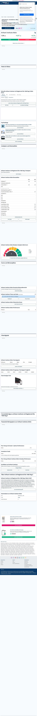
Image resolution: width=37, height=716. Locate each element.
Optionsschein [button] (9, 470)
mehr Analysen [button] (18, 174)
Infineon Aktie (13, 550)
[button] (18, 388)
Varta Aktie (6, 552)
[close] (33, 4)
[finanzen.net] (6, 2)
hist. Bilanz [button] (10, 219)
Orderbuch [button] (10, 298)
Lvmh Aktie (7, 554)
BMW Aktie (6, 551)
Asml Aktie (33, 553)
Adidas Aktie (7, 553)
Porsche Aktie (22, 551)
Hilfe (13, 561)
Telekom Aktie (12, 549)
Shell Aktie (15, 554)
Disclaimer (26, 563)
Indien (19, 497)
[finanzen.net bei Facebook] (13, 557)
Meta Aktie (17, 551)
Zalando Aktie (27, 552)
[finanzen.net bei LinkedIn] (19, 557)
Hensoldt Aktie (3, 549)
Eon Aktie (10, 552)
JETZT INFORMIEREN (18, 525)
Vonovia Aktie (15, 552)
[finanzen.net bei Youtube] (15, 557)
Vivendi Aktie (17, 549)
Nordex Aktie (12, 553)
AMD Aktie (27, 550)
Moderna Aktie (22, 549)
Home (2, 16)
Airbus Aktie (2, 551)
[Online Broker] (6, 3)
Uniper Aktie (11, 554)
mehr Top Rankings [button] (18, 141)
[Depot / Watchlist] (35, 32)
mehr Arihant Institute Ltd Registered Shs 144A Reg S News (18, 103)
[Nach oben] (34, 715)
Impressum (26, 561)
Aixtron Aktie (3, 554)
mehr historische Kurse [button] (19, 304)
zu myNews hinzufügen (24, 105)
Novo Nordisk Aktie (7, 550)
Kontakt (2, 561)
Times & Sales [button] (27, 298)
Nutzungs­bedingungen (27, 564)
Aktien (5, 16)
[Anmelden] (35, 3)
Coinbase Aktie (18, 550)
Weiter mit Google (27, 14)
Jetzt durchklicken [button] (20, 127)
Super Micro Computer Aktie (29, 549)
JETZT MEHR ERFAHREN (18, 537)
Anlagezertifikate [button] (18, 467)
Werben (14, 562)
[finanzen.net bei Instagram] (11, 557)
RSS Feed (6, 105)
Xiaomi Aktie (2, 552)
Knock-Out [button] (27, 470)
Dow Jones (26, 551)
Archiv (23, 101)
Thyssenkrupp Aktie (12, 551)
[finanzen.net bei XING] (21, 557)
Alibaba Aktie (20, 553)
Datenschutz (26, 562)
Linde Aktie (25, 553)
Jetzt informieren (8, 28)
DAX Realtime (3, 553)
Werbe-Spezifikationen (16, 563)
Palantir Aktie (23, 550)
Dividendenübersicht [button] (18, 217)
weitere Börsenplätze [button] (18, 290)
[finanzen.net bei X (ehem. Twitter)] (17, 557)
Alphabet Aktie (32, 550)
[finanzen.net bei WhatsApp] (23, 557)
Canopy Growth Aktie (21, 552)
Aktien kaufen (20, 554)
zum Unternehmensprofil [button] (18, 489)
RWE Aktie (2, 550)
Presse (2, 563)
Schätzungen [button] (27, 219)
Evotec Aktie (29, 553)
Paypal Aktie (8, 549)
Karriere (2, 562)
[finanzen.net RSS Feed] (25, 557)
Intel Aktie (16, 553)
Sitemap (2, 564)
